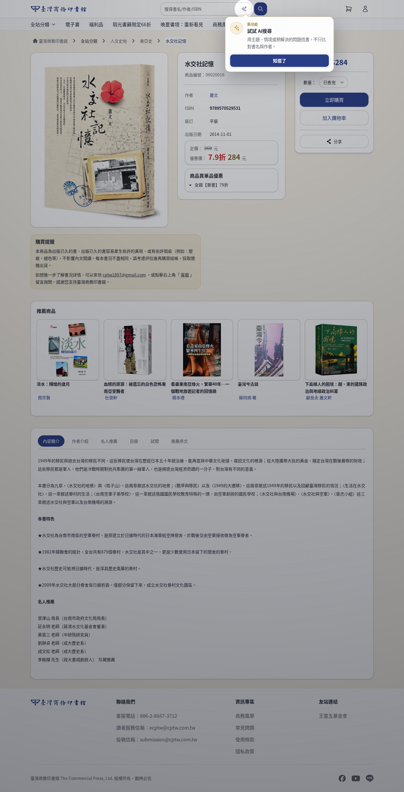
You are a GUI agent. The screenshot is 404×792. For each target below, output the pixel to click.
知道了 (279, 60)
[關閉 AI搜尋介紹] (202, 396)
